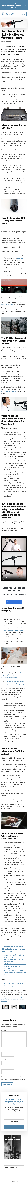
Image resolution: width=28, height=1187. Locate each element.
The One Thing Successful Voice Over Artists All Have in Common (15, 966)
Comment (4, 1030)
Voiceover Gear (12, 1011)
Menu (23, 14)
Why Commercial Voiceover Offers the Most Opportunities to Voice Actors (15, 973)
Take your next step (14, 602)
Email (3, 1059)
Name (3, 1051)
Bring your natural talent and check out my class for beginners (13, 999)
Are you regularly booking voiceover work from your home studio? (13, 675)
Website (3, 1068)
